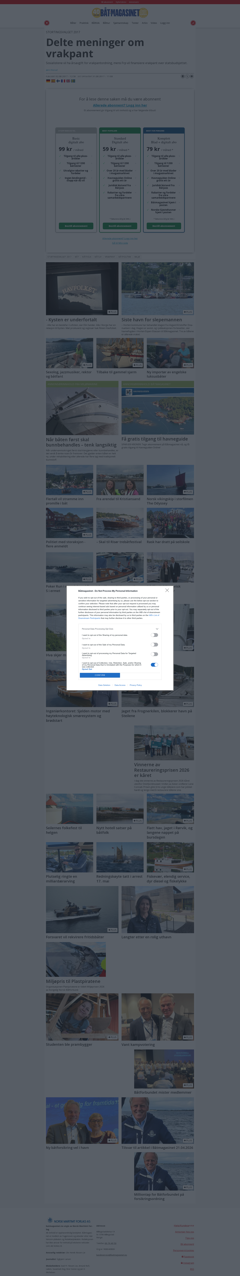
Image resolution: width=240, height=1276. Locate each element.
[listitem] (120, 628)
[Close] (168, 591)
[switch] (154, 635)
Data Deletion (104, 685)
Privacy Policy (136, 685)
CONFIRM (100, 675)
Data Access (120, 685)
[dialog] (120, 638)
